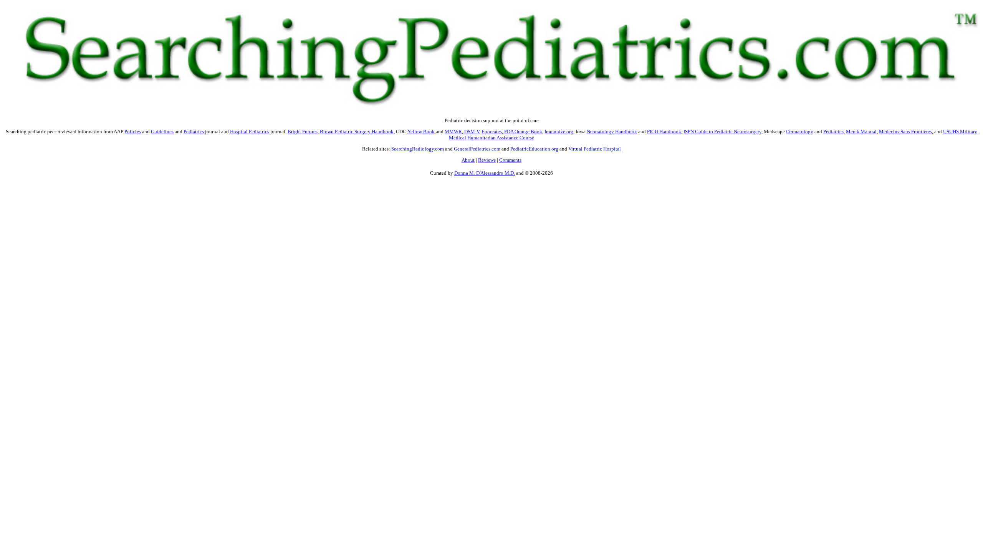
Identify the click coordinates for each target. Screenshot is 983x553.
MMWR (453, 131)
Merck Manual (861, 131)
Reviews (487, 160)
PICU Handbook (664, 131)
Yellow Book (421, 131)
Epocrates (492, 131)
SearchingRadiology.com (417, 149)
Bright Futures (303, 131)
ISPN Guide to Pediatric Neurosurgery (722, 131)
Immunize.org (558, 131)
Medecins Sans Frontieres (905, 131)
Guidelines (162, 131)
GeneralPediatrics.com (477, 149)
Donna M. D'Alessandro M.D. (484, 173)
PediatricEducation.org (534, 149)
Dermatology (799, 131)
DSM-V (471, 131)
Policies (132, 131)
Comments (510, 160)
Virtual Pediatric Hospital (594, 149)
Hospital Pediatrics (249, 131)
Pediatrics (194, 131)
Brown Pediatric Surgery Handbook (357, 131)
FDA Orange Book (523, 131)
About (468, 160)
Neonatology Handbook (612, 131)
